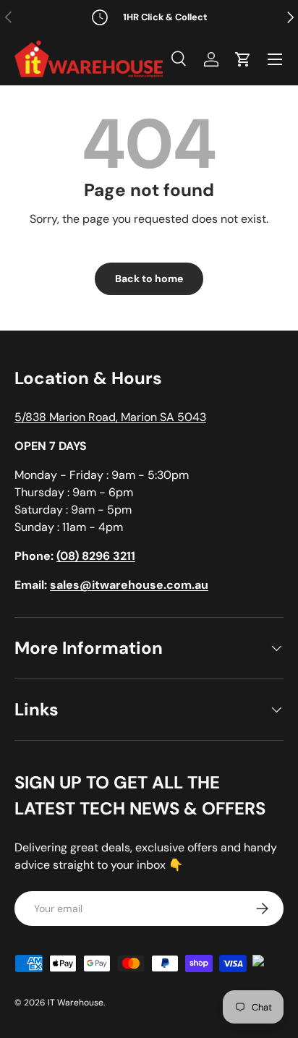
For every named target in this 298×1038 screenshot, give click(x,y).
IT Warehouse (75, 1002)
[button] (243, 59)
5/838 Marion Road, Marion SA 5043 (110, 417)
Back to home (149, 278)
